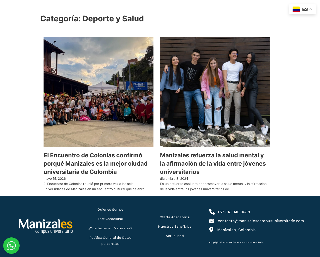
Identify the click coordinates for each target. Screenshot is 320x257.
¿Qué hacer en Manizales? (110, 228)
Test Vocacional (110, 219)
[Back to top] (308, 245)
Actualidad (175, 236)
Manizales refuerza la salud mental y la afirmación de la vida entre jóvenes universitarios (213, 163)
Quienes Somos (110, 209)
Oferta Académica (175, 217)
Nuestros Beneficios (174, 226)
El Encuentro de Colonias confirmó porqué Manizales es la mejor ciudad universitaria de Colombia (96, 163)
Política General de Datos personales (110, 240)
